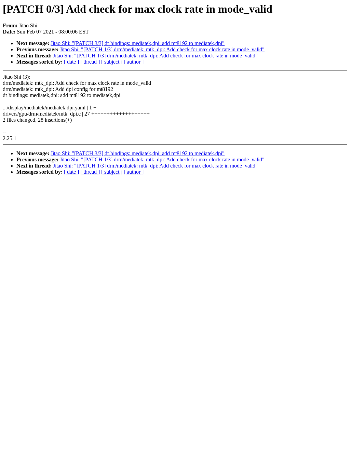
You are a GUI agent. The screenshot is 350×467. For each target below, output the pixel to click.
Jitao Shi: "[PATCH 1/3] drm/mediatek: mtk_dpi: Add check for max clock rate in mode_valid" (162, 49)
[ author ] (134, 62)
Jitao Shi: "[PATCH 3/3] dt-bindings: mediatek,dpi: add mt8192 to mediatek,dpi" (138, 43)
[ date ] (71, 62)
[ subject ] (111, 62)
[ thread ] (90, 62)
